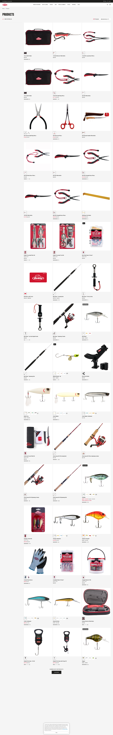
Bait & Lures (45, 4)
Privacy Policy (65, 729)
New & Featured (36, 4)
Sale (79, 4)
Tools (68, 4)
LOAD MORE (56, 672)
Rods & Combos (61, 4)
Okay (56, 732)
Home (3, 8)
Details (15, 1)
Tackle (51, 4)
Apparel (74, 4)
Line (56, 4)
